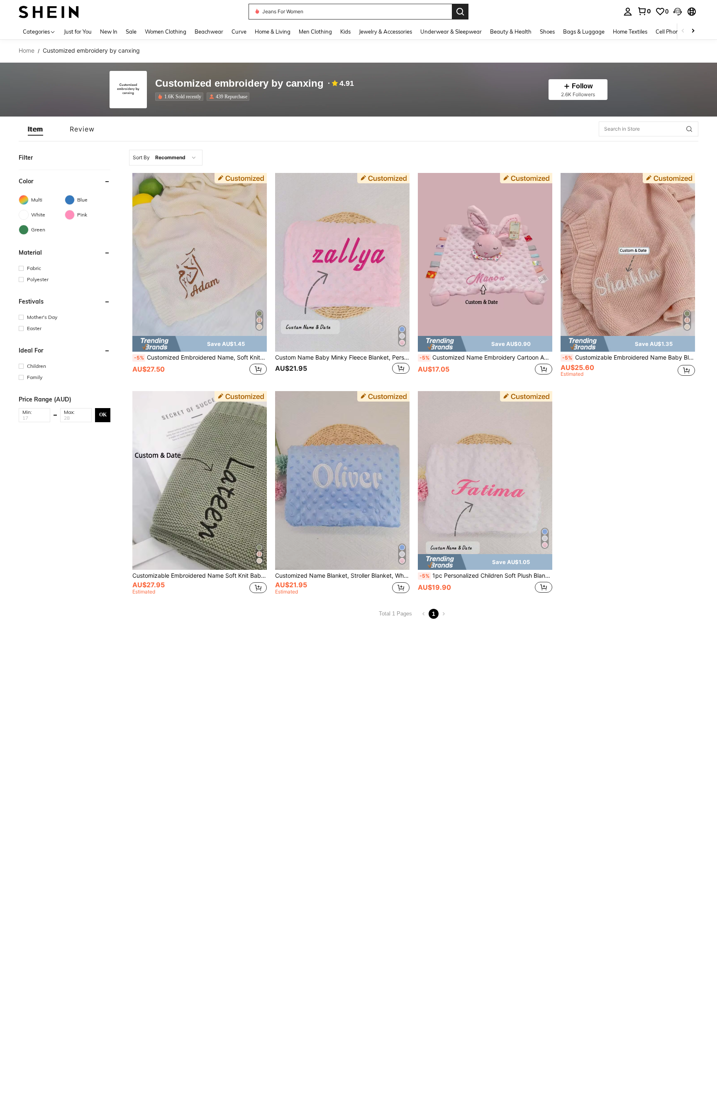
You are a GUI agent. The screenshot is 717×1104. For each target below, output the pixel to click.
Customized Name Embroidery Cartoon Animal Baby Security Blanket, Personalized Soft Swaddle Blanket (485, 357)
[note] (199, 344)
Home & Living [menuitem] (272, 31)
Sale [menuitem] (131, 31)
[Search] (460, 11)
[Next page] (444, 614)
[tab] (35, 129)
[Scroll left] (683, 31)
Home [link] (26, 50)
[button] (678, 12)
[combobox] (165, 157)
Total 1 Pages (395, 613)
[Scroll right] (693, 31)
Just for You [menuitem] (78, 31)
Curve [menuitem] (239, 31)
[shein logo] (49, 11)
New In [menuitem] (108, 31)
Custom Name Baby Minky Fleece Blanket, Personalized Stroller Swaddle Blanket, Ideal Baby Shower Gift (342, 357)
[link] (644, 11)
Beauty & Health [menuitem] (511, 31)
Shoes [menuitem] (547, 31)
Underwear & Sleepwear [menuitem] (451, 31)
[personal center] (628, 12)
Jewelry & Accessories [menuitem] (385, 31)
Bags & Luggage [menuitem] (584, 31)
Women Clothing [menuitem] (165, 31)
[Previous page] (424, 614)
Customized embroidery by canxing (239, 83)
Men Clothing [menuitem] (315, 31)
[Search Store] (689, 129)
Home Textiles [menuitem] (630, 31)
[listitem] (181, 96)
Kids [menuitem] (345, 31)
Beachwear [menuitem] (209, 31)
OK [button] (103, 415)
